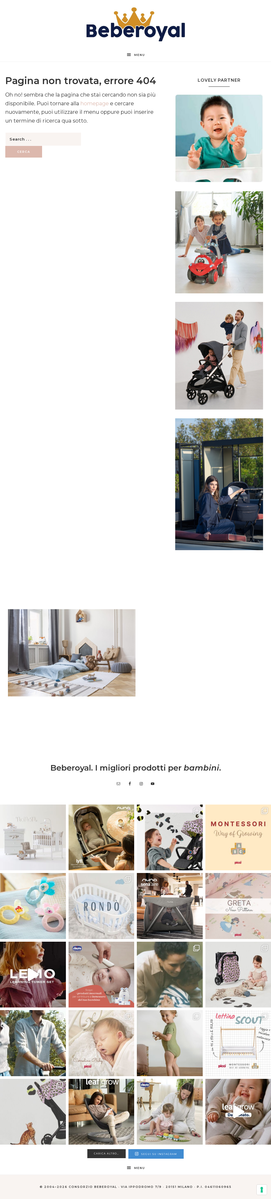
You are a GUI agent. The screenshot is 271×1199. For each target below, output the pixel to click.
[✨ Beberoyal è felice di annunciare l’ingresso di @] (33, 838)
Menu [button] (139, 55)
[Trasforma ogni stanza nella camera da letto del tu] (170, 906)
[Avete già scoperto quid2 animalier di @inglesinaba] (33, 1112)
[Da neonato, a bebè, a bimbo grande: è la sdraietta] (101, 1112)
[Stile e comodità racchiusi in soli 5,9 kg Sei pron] (170, 838)
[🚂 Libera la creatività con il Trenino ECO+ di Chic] (170, 1112)
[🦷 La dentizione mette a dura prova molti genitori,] (33, 906)
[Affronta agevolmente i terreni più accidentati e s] (33, 1043)
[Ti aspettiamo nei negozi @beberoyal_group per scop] (170, 975)
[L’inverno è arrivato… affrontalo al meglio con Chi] (101, 975)
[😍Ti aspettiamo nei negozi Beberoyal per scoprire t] (101, 1043)
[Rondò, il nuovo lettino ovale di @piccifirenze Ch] (101, 906)
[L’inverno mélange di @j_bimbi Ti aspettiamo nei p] (170, 1043)
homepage (94, 103)
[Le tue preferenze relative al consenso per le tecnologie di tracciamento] (262, 1190)
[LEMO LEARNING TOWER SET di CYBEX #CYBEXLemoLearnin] (33, 975)
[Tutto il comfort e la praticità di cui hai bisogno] (101, 838)
